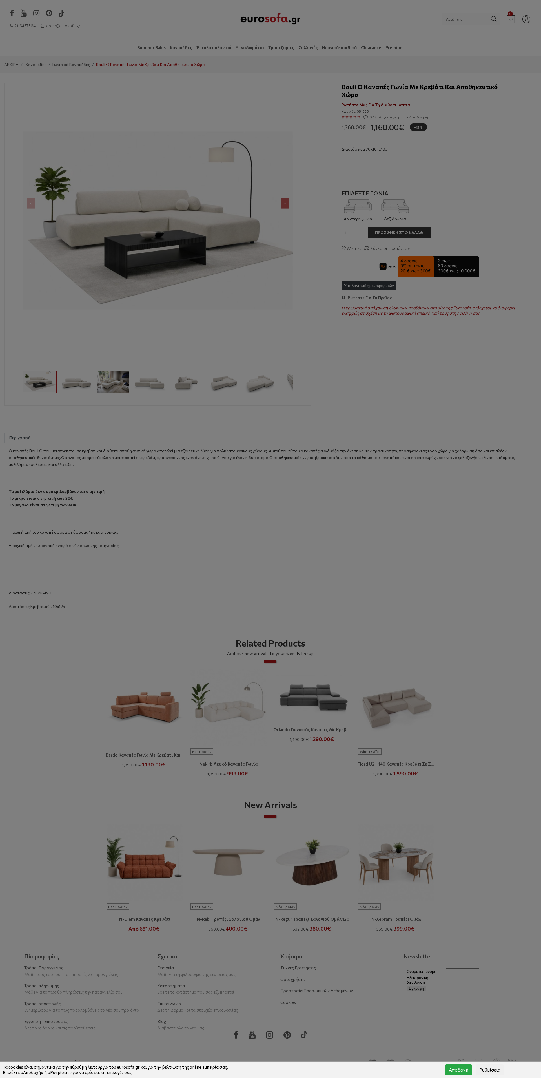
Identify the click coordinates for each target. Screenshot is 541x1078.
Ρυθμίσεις (489, 1069)
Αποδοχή (458, 1069)
